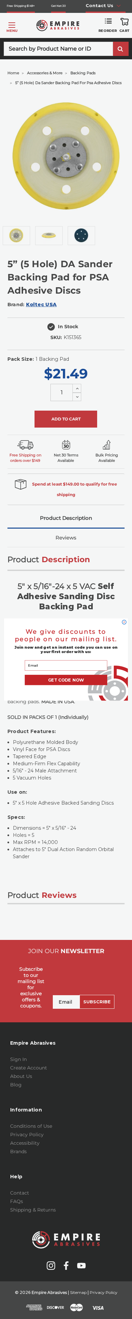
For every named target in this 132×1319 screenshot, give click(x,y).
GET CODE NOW (66, 680)
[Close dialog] (124, 622)
